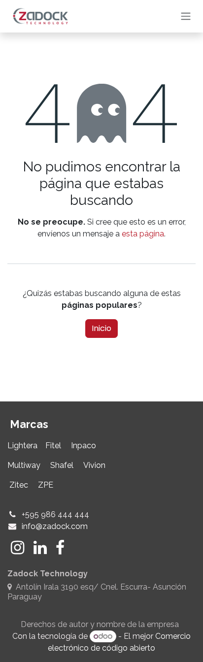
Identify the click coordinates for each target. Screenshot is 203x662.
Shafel (60, 465)
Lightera (23, 445)
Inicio (101, 328)
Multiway (23, 465)
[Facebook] (60, 548)
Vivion (94, 465)
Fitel (53, 445)
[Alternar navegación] (186, 16)
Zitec (17, 485)
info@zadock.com (55, 526)
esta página (143, 233)
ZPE (47, 485)
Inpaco (83, 445)
